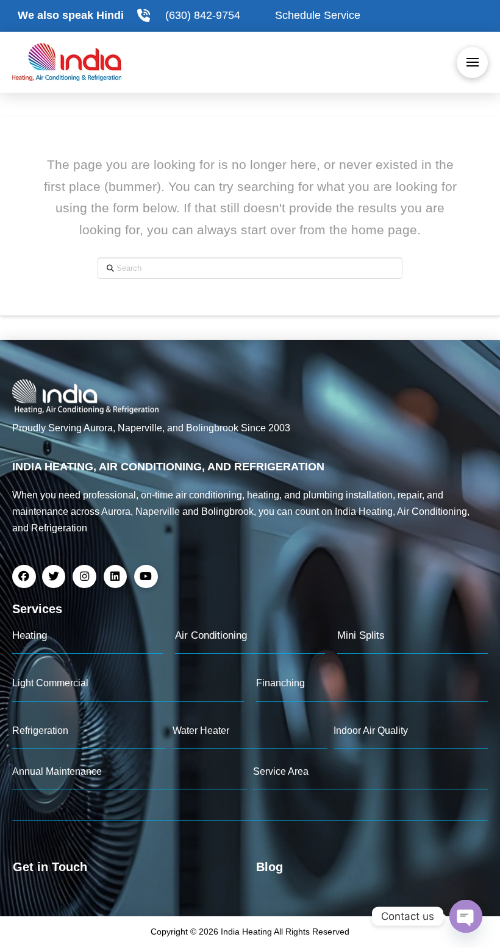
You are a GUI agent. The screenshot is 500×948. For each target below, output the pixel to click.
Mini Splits (361, 635)
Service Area (281, 771)
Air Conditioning (211, 635)
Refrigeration (40, 730)
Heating (29, 635)
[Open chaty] (465, 916)
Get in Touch (50, 867)
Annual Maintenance (57, 771)
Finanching (280, 683)
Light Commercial (50, 683)
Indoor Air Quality (371, 730)
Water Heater (201, 730)
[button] (472, 62)
